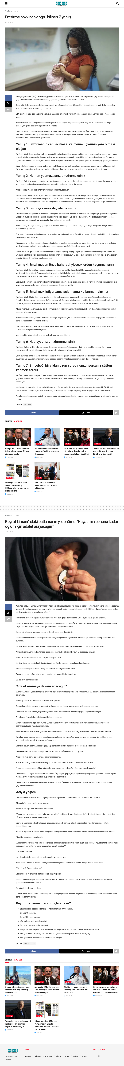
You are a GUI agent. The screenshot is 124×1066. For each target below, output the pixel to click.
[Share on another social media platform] (8, 109)
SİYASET (28, 1056)
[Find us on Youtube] (103, 1056)
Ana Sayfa (8, 11)
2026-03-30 (9, 457)
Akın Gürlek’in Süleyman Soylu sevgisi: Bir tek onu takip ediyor (46, 485)
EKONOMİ (48, 1056)
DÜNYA (97, 444)
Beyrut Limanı (29, 943)
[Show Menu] (6, 3)
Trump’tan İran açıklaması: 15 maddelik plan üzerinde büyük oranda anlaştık (106, 451)
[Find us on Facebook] (94, 1056)
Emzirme (27, 405)
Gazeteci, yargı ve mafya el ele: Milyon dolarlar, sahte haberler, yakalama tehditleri (76, 451)
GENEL (38, 444)
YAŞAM (75, 1056)
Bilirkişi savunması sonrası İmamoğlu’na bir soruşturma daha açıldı (47, 451)
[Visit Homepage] (62, 3)
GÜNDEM (38, 1056)
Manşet (16, 11)
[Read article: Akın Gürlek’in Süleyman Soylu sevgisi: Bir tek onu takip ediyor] (47, 471)
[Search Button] (117, 3)
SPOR (67, 1056)
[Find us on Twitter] (99, 1056)
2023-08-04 (9, 22)
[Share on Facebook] (8, 98)
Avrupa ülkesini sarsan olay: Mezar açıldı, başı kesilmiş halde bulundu (17, 990)
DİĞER (84, 1056)
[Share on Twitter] (8, 104)
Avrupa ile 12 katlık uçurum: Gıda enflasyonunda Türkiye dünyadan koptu (17, 451)
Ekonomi (10, 444)
